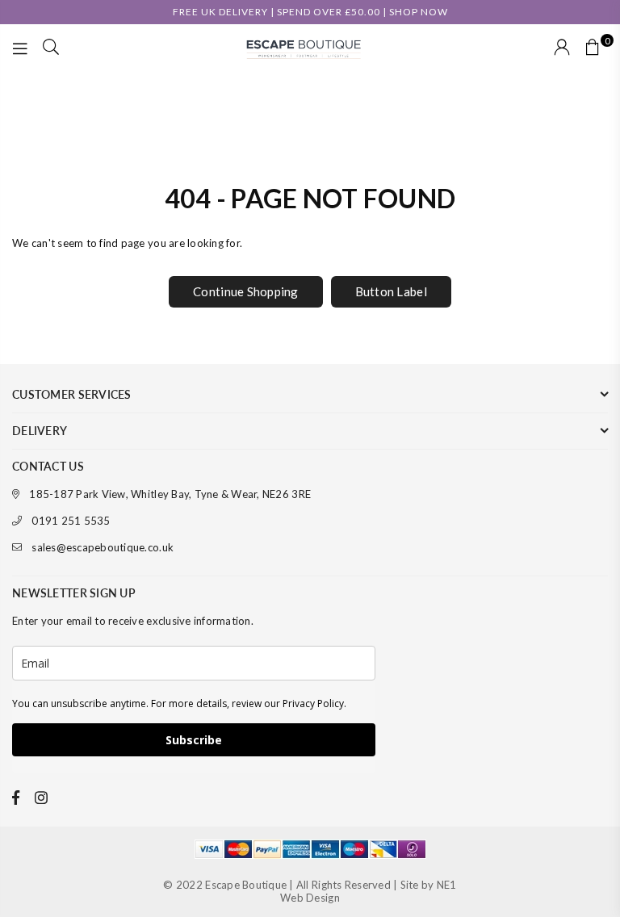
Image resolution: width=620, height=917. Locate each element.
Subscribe (193, 739)
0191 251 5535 (70, 520)
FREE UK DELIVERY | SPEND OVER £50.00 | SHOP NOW (310, 12)
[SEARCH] (51, 48)
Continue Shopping (245, 291)
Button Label (391, 291)
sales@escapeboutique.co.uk (102, 547)
